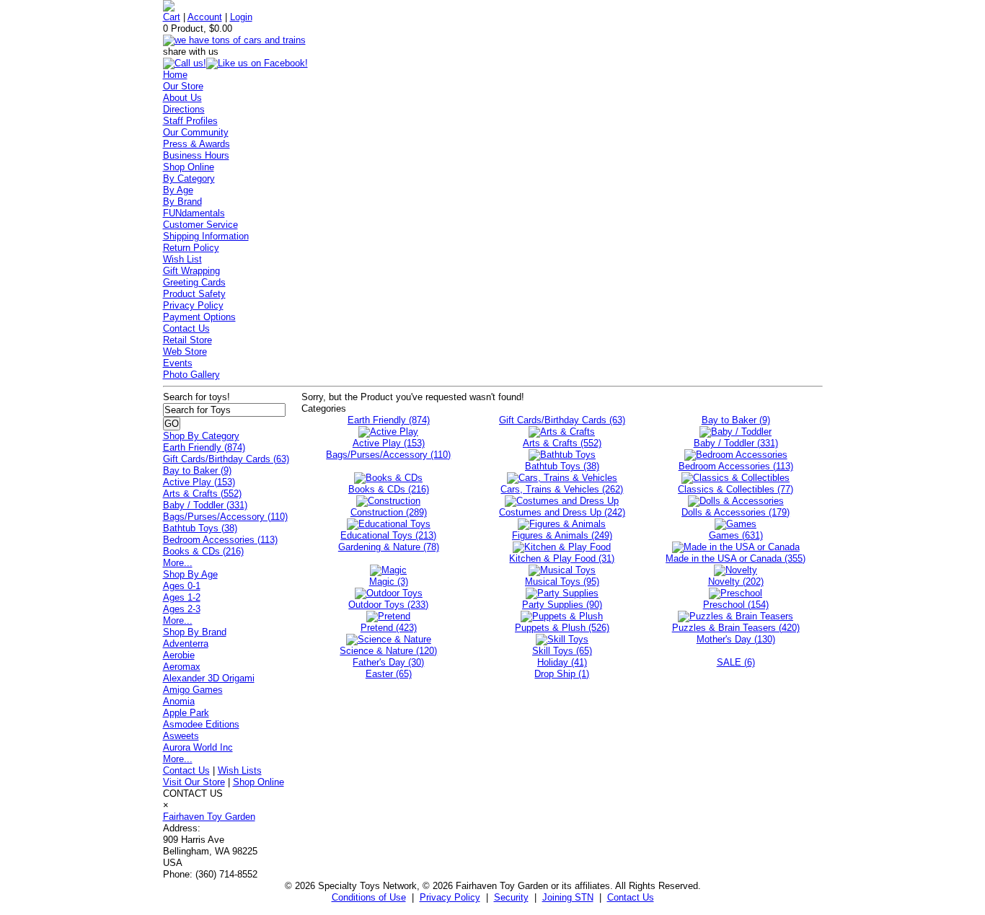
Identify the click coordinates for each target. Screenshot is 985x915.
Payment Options (199, 316)
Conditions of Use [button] (369, 897)
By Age (178, 190)
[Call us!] (184, 63)
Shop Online (188, 167)
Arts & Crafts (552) (202, 493)
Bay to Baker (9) (197, 470)
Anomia (179, 701)
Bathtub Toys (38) (200, 528)
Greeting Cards (194, 282)
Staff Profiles (190, 120)
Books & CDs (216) (203, 551)
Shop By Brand (194, 632)
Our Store (183, 86)
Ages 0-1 (181, 585)
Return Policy (191, 247)
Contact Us (186, 328)
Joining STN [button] (567, 897)
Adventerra (185, 643)
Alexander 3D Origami (209, 678)
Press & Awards (196, 143)
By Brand (182, 201)
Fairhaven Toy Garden (209, 816)
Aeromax (181, 666)
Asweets (181, 735)
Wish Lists (240, 770)
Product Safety (194, 293)
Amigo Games (193, 689)
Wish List (182, 259)
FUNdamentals (194, 213)
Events (178, 363)
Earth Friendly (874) (204, 447)
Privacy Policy (193, 305)
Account (204, 17)
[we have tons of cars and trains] (234, 40)
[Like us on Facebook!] (257, 63)
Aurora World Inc (198, 747)
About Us (182, 97)
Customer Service (200, 224)
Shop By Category (201, 435)
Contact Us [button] (630, 897)
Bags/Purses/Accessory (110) (225, 516)
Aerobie (179, 655)
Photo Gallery (191, 374)
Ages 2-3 (181, 609)
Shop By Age (190, 574)
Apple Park (186, 712)
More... (178, 562)
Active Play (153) (199, 482)
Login (241, 17)
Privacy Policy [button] (450, 897)
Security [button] (511, 897)
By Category (189, 178)
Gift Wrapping (191, 270)
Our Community (196, 132)
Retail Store (187, 340)
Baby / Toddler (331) (205, 505)
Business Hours (196, 155)
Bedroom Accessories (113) (220, 539)
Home (175, 74)
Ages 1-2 (181, 597)
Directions (184, 109)
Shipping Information (206, 236)
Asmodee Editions (201, 724)
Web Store (185, 351)
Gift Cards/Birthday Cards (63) (226, 459)
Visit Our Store (194, 782)
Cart (171, 17)
